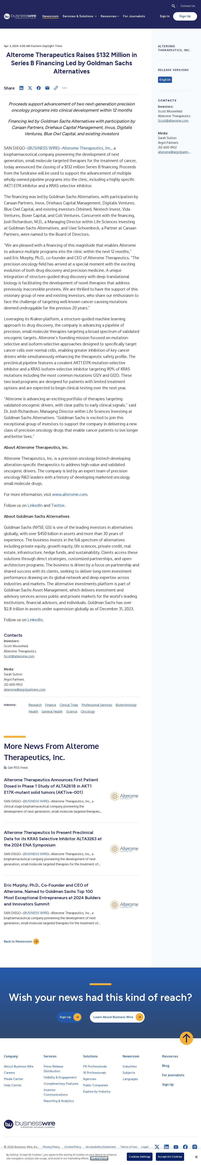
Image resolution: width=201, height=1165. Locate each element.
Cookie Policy (99, 1158)
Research (35, 705)
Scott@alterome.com (19, 656)
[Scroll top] (186, 1038)
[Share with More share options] (64, 88)
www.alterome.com (69, 494)
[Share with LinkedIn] (21, 88)
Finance (50, 705)
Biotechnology (126, 705)
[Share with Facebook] (39, 88)
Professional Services (97, 705)
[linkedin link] (166, 1147)
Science (71, 711)
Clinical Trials (69, 705)
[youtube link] (176, 1147)
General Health (52, 711)
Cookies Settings (139, 1156)
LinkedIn (35, 505)
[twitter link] (157, 1147)
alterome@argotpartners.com (25, 690)
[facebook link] (185, 1147)
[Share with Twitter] (30, 88)
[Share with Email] (47, 88)
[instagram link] (194, 1147)
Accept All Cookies (170, 1156)
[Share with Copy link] (56, 88)
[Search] (173, 6)
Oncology (88, 711)
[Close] (196, 1157)
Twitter (58, 505)
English (165, 79)
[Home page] (20, 16)
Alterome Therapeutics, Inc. (86, 147)
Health (33, 711)
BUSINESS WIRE (43, 147)
